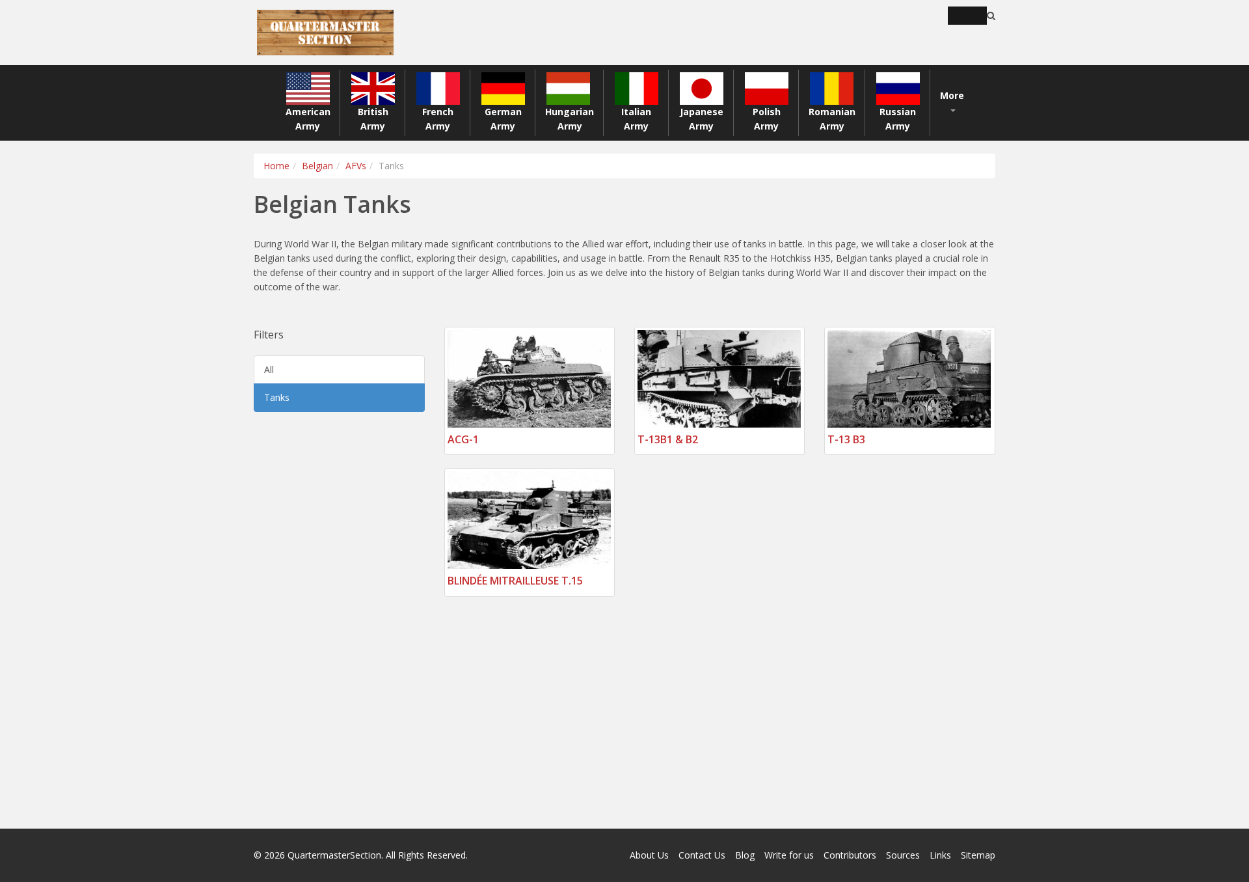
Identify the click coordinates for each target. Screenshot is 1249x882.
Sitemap (978, 855)
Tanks (276, 397)
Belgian (317, 165)
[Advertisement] (339, 620)
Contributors (850, 855)
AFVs (355, 165)
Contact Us (701, 855)
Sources (903, 855)
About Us (649, 855)
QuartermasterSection (334, 855)
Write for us (789, 855)
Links (940, 855)
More (952, 95)
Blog (745, 855)
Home (276, 165)
